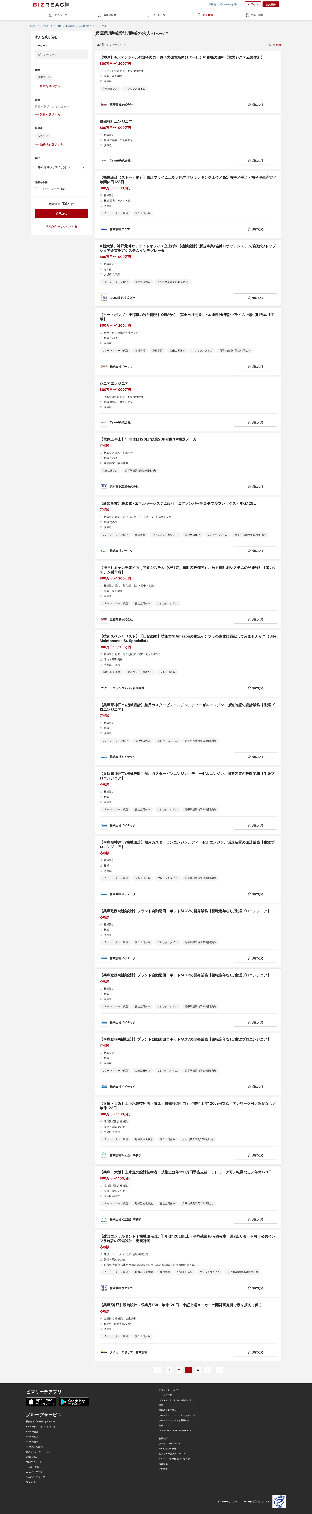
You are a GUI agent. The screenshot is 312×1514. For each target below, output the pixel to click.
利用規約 (163, 1438)
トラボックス (32, 1467)
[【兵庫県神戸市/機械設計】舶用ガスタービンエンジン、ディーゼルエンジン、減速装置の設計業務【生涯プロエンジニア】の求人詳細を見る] (188, 731)
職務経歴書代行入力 (168, 1410)
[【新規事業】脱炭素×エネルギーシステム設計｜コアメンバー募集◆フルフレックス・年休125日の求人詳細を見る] (188, 528)
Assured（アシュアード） (38, 1477)
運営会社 (163, 1464)
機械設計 (70, 26)
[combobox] (61, 167)
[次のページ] (219, 1370)
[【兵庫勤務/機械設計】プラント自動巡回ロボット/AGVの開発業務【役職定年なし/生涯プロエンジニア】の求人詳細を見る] (188, 935)
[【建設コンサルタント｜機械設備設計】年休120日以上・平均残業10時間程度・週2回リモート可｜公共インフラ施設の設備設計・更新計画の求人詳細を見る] (188, 1263)
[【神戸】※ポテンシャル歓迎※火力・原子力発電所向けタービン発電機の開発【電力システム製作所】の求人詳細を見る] (188, 82)
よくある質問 (165, 1395)
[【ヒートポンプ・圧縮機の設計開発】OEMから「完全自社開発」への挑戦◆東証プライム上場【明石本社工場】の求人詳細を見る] (188, 341)
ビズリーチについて (168, 1390)
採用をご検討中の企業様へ (224, 4)
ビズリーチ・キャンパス (38, 1452)
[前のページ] (157, 1370)
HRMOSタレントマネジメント (41, 1427)
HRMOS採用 (32, 1432)
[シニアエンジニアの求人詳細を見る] (188, 404)
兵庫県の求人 (85, 26)
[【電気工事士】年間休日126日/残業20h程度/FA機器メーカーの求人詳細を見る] (188, 464)
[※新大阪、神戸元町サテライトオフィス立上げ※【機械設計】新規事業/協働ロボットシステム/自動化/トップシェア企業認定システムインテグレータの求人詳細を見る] (188, 273)
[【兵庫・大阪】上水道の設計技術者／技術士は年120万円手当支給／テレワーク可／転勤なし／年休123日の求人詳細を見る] (188, 1197)
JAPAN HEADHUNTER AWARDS (175, 1430)
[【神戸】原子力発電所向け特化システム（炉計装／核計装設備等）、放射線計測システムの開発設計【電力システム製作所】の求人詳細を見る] (188, 594)
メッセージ (159, 15)
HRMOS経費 (32, 1442)
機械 (59, 26)
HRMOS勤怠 (32, 1437)
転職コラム (164, 1425)
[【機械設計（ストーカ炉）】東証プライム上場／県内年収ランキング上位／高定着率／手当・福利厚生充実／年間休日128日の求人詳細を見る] (188, 204)
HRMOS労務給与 (34, 1447)
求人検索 (208, 14)
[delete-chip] (49, 77)
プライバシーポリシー (170, 1443)
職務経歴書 (109, 15)
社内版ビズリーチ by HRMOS (40, 1421)
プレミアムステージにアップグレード (177, 1415)
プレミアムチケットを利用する (174, 1420)
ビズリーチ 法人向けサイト (172, 1454)
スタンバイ (31, 1482)
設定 (161, 1405)
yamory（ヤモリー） (36, 1472)
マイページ (60, 15)
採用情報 (163, 1469)
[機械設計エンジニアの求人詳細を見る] (188, 142)
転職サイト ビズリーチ (41, 26)
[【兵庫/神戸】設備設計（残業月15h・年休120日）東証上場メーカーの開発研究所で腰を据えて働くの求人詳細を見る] (188, 1329)
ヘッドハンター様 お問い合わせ (174, 1459)
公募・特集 (257, 15)
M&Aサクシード (34, 1462)
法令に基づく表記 (167, 1448)
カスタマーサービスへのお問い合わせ (177, 1400)
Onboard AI (31, 1457)
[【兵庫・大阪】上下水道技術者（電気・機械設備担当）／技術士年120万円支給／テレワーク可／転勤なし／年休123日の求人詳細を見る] (188, 1130)
